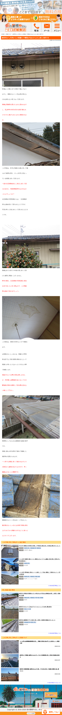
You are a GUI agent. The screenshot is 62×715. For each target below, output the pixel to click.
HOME (3, 34)
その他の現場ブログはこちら (54, 682)
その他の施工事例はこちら (54, 585)
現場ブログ (8, 34)
